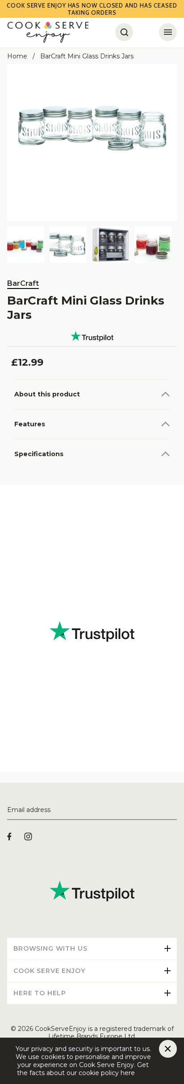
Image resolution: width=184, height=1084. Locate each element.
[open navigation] (168, 32)
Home (17, 56)
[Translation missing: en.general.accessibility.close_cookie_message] (168, 1049)
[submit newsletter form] (173, 810)
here (142, 1073)
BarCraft (23, 283)
